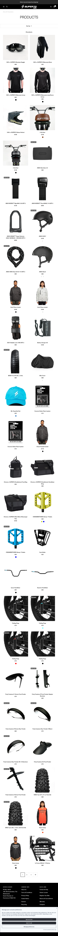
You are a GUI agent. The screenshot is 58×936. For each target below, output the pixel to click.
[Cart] (54, 6)
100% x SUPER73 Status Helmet (15, 132)
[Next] (35, 875)
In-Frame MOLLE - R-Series (42, 863)
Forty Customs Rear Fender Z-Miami (42, 729)
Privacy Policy (25, 895)
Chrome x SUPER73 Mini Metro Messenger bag (15, 517)
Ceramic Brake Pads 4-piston (15, 446)
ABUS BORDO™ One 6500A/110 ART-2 (42, 203)
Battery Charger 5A (42, 342)
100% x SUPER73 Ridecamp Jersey (15, 95)
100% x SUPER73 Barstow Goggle (15, 62)
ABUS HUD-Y (42, 236)
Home (4, 12)
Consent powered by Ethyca (49, 929)
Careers (23, 901)
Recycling (24, 904)
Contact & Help (44, 889)
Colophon (42, 904)
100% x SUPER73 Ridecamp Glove (42, 62)
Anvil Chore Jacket (15, 307)
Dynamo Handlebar (42, 588)
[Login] (51, 6)
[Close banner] (57, 908)
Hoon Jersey (42, 827)
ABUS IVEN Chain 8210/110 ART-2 (15, 272)
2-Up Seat (42, 132)
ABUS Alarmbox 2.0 (42, 168)
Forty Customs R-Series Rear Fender (16, 729)
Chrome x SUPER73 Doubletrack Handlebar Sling (42, 483)
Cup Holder (42, 552)
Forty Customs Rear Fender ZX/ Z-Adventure (15, 762)
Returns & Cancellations (46, 898)
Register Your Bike (45, 895)
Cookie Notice (25, 898)
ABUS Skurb (42, 272)
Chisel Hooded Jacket (42, 446)
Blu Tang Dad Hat (15, 411)
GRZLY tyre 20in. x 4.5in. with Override (15, 827)
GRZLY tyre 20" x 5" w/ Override (42, 795)
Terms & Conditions (26, 892)
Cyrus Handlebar (15, 588)
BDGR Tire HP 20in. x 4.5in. (15, 375)
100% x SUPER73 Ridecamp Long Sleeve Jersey (42, 96)
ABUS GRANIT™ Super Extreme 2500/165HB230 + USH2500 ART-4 (15, 237)
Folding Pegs (15, 623)
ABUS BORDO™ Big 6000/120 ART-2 (16, 203)
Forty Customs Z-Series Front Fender (16, 795)
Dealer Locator (44, 892)
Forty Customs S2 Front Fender (42, 762)
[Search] (7, 6)
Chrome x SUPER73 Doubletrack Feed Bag (15, 482)
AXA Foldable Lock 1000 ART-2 (15, 342)
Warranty (42, 901)
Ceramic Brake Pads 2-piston (42, 411)
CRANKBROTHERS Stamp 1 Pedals (42, 517)
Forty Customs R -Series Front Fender (15, 694)
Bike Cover (42, 375)
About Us (23, 889)
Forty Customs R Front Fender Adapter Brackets (42, 695)
